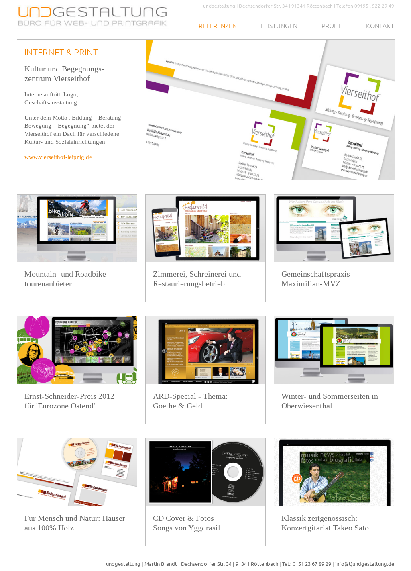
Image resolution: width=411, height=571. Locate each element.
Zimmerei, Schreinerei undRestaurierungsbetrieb (197, 278)
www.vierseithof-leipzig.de (58, 157)
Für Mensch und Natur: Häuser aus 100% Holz (74, 523)
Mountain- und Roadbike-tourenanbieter (66, 278)
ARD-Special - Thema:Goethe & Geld (190, 401)
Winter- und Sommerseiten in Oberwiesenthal (329, 401)
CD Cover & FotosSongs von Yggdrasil (186, 523)
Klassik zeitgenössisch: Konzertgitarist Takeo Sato (325, 523)
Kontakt (380, 25)
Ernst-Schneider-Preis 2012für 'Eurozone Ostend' (69, 401)
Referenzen (218, 25)
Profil (331, 25)
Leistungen (279, 25)
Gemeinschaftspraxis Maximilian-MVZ (315, 278)
